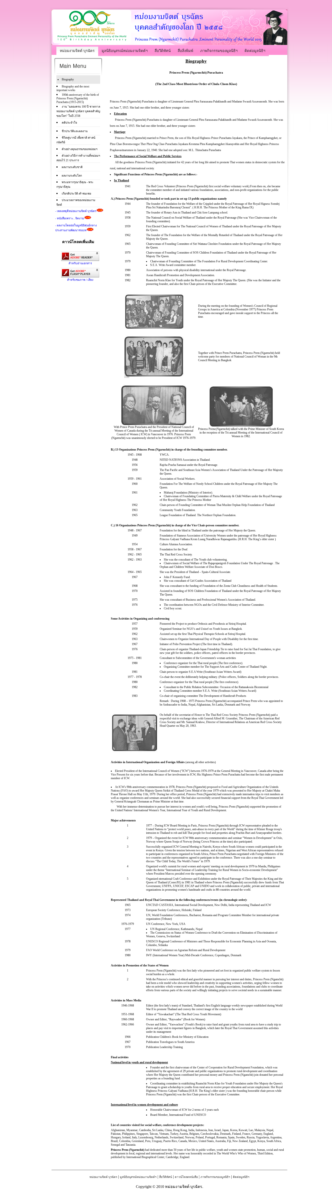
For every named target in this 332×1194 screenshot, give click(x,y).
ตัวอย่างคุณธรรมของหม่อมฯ (79, 149)
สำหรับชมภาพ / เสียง (80, 279)
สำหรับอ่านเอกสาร (80, 263)
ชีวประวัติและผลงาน (74, 131)
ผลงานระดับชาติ (72, 167)
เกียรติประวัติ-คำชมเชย (76, 193)
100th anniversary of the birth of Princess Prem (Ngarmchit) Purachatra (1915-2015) (77, 98)
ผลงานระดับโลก (72, 175)
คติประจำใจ (69, 122)
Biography (68, 79)
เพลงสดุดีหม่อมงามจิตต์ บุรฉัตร (76, 211)
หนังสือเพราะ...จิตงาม (70, 218)
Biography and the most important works (72, 88)
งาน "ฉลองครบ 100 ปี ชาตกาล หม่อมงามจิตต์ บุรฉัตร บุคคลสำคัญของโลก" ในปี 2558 (78, 111)
